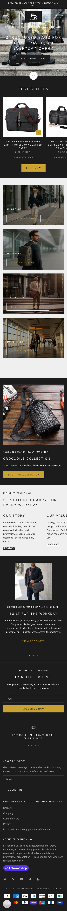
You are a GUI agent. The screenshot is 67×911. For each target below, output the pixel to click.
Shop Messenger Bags (27, 307)
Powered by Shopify (48, 889)
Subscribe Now (33, 708)
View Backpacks (23, 262)
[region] (33, 733)
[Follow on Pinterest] (13, 879)
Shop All (7, 807)
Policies (7, 824)
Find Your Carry (33, 58)
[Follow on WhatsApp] (38, 879)
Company (8, 813)
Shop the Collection (24, 474)
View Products (33, 641)
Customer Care (11, 818)
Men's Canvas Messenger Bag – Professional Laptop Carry (23, 144)
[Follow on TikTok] (30, 879)
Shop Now (33, 168)
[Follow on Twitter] (5, 879)
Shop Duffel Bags (24, 351)
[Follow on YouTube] (21, 879)
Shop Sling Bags (23, 218)
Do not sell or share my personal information (26, 829)
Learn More (9, 547)
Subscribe (15, 790)
